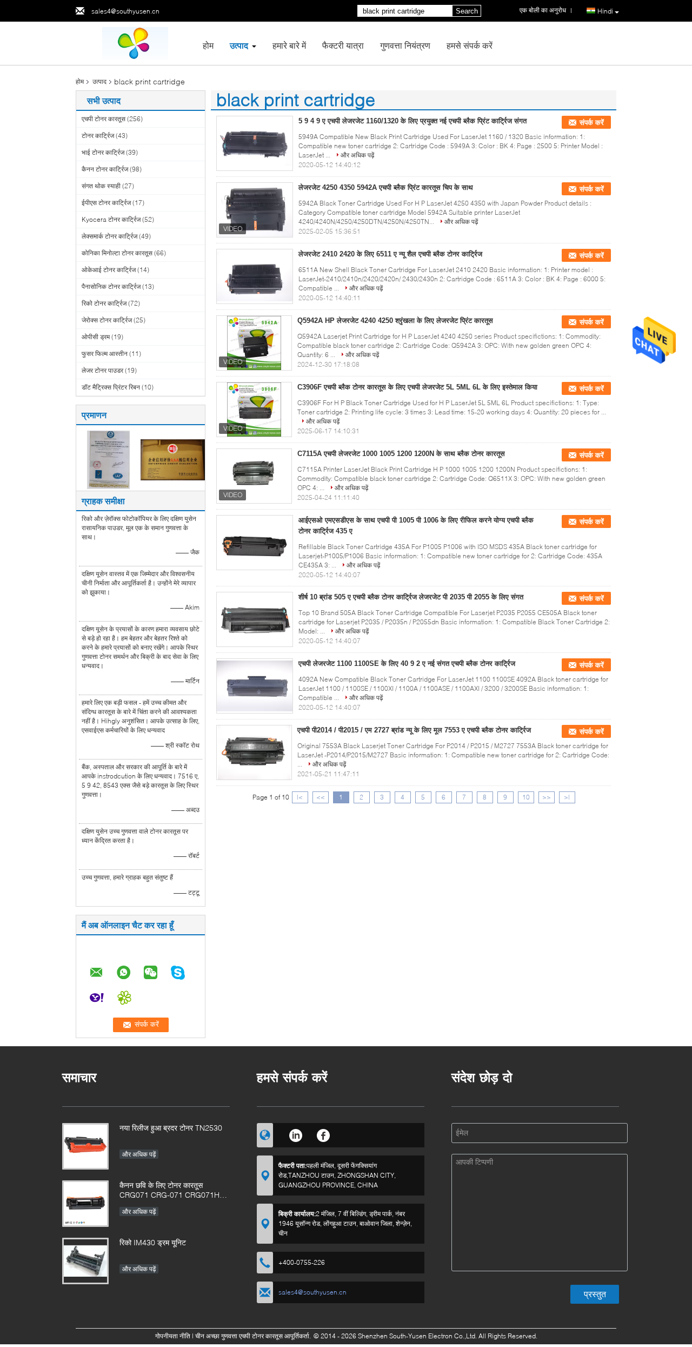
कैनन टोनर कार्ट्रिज (105, 169)
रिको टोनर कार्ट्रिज (104, 303)
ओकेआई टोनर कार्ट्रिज (109, 270)
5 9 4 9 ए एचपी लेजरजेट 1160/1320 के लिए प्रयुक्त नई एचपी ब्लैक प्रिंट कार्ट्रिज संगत (412, 121)
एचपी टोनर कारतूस (103, 119)
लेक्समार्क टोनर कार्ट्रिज (109, 236)
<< (320, 797)
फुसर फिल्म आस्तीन (105, 353)
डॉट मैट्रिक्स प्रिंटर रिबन (111, 387)
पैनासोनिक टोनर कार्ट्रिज (111, 286)
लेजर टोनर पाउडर (102, 370)
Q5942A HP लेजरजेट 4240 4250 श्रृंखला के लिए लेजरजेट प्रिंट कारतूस (395, 320)
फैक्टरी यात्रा (343, 45)
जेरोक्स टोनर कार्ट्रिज (107, 320)
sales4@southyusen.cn (125, 11)
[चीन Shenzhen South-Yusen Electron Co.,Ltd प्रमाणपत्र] (108, 459)
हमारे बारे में (289, 45)
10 (526, 797)
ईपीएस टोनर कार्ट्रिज (106, 203)
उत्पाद (239, 45)
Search (467, 11)
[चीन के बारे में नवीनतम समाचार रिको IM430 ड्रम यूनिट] (85, 1261)
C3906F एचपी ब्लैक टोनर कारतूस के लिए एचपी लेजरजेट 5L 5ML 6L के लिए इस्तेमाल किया (417, 387)
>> (546, 797)
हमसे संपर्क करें (470, 45)
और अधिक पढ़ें (357, 155)
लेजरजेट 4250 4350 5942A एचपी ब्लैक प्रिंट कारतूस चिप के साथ (385, 187)
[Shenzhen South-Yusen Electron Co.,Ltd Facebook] (323, 1134)
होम (208, 45)
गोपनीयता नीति (172, 1336)
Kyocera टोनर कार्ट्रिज (111, 219)
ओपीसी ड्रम (96, 337)
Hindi (605, 11)
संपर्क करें (592, 122)
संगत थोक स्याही (101, 186)
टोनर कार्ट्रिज (98, 135)
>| (567, 797)
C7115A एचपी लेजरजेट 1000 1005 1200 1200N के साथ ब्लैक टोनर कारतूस (401, 454)
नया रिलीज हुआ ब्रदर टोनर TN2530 (170, 1127)
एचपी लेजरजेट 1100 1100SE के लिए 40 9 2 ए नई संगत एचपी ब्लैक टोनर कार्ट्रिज (406, 663)
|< (300, 797)
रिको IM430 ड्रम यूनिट (152, 1242)
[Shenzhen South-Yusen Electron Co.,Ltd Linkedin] (295, 1134)
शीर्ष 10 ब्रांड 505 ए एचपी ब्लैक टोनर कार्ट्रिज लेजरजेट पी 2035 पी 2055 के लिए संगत (410, 597)
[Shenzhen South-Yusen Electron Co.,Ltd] (135, 42)
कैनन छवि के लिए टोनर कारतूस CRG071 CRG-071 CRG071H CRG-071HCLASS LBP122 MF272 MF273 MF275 (169, 1190)
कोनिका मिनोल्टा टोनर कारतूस (117, 253)
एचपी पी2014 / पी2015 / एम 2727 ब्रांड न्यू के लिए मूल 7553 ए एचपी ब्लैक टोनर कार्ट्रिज (414, 730)
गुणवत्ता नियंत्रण (405, 45)
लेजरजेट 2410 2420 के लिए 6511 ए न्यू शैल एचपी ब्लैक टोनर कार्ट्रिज (390, 254)
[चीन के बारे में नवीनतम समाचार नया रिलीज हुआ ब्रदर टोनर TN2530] (85, 1146)
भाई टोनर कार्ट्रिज (103, 152)
